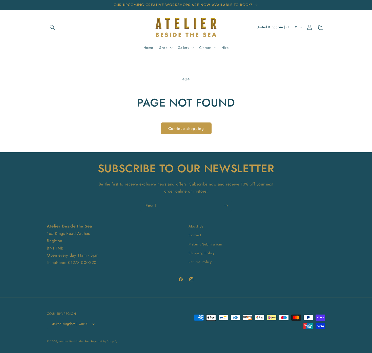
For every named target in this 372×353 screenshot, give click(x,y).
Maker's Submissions (206, 244)
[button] (52, 27)
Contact (195, 235)
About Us (196, 226)
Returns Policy (200, 261)
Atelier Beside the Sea (74, 341)
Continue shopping (186, 128)
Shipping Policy (202, 253)
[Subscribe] (226, 206)
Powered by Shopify (104, 341)
